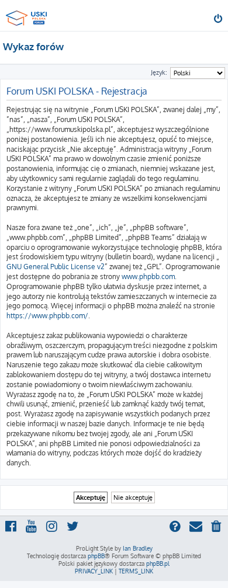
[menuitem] (219, 20)
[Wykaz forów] (28, 15)
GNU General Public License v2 (55, 266)
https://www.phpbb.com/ (47, 315)
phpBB (96, 555)
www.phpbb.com (148, 276)
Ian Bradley (138, 548)
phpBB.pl (158, 563)
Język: (159, 72)
